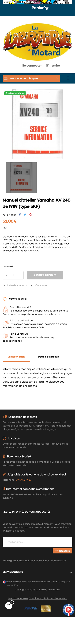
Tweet (25, 215)
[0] (8, 67)
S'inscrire (53, 65)
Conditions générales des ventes (48, 598)
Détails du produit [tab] (48, 357)
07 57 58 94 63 (23, 480)
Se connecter (32, 65)
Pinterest (30, 215)
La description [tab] (16, 357)
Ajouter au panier (45, 275)
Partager (20, 215)
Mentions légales (18, 598)
